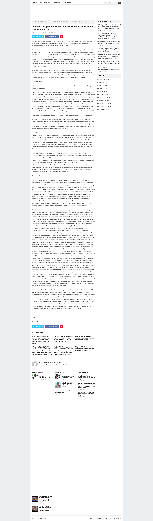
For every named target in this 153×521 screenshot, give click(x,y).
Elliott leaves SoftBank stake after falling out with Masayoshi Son (45, 376)
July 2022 (101, 82)
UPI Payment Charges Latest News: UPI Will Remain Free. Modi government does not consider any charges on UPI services (40, 340)
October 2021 (102, 109)
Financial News (54, 16)
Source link (35, 322)
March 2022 (101, 94)
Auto (72, 16)
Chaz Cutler (35, 32)
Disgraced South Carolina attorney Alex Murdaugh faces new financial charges (84, 338)
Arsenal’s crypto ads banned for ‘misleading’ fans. (63, 391)
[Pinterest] (61, 36)
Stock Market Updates (40, 16)
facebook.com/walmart (81, 146)
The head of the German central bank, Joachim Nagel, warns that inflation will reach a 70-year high (42, 352)
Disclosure (98, 518)
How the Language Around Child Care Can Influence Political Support (68, 384)
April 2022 (101, 91)
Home (35, 3)
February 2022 (102, 97)
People (79, 16)
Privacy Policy (69, 3)
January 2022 (102, 100)
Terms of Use (58, 3)
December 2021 (102, 103)
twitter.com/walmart (43, 149)
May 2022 (101, 88)
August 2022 (101, 79)
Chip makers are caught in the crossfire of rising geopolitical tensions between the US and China (109, 56)
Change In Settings (40, 518)
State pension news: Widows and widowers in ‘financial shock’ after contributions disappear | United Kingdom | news (87, 385)
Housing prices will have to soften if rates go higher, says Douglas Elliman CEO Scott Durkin (45, 499)
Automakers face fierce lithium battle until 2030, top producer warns (68, 376)
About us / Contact (45, 3)
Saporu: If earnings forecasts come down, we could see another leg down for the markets (45, 508)
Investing (65, 16)
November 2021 (102, 106)
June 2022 (101, 85)
